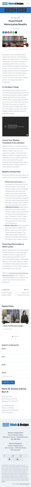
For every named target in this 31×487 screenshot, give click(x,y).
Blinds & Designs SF (15, 443)
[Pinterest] (8, 32)
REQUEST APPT (21, 10)
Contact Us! (8, 382)
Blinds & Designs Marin (15, 433)
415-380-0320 (15, 439)
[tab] (12, 336)
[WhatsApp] (13, 32)
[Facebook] (6, 32)
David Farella (16, 28)
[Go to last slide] (4, 322)
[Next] (27, 322)
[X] (16, 32)
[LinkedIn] (3, 32)
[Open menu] (28, 3)
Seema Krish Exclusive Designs (13, 326)
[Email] (11, 32)
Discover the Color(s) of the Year (23, 292)
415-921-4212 (15, 450)
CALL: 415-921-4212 (10, 10)
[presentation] (15, 316)
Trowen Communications (24, 484)
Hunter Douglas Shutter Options (7, 292)
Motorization (15, 17)
